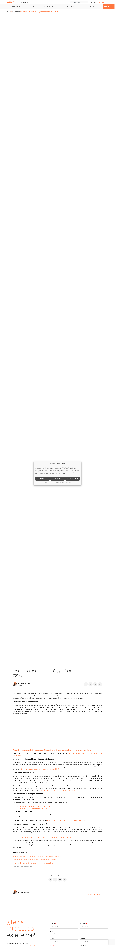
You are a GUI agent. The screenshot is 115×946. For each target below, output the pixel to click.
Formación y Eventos (91, 6)
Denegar (57, 478)
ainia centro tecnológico (83, 750)
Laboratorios (44, 6)
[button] (93, 2)
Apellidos (83, 923)
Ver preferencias (72, 478)
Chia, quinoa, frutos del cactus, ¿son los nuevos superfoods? (66, 820)
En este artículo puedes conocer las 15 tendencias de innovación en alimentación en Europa (42, 837)
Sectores (78, 6)
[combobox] (79, 2)
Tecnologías (55, 6)
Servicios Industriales (31, 6)
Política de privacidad (59, 482)
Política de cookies (48, 482)
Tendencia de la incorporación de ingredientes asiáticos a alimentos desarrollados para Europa (43, 750)
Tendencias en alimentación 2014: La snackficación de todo (58, 790)
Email (52, 931)
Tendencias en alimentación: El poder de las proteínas (34, 806)
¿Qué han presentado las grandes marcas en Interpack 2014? (39, 769)
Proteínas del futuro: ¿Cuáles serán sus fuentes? (32, 808)
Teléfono (82, 938)
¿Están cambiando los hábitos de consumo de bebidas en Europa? (34, 863)
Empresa (52, 938)
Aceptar (42, 478)
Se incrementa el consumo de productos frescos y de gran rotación (34, 860)
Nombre (52, 923)
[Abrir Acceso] (106, 2)
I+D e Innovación (67, 6)
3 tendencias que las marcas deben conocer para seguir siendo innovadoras (37, 856)
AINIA (9, 12)
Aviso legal (68, 482)
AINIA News (16, 12)
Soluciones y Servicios (14, 6)
